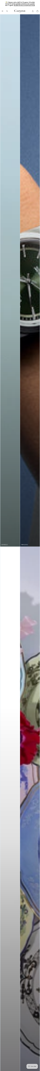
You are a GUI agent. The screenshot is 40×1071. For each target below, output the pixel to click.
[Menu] (2, 11)
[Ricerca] (7, 11)
